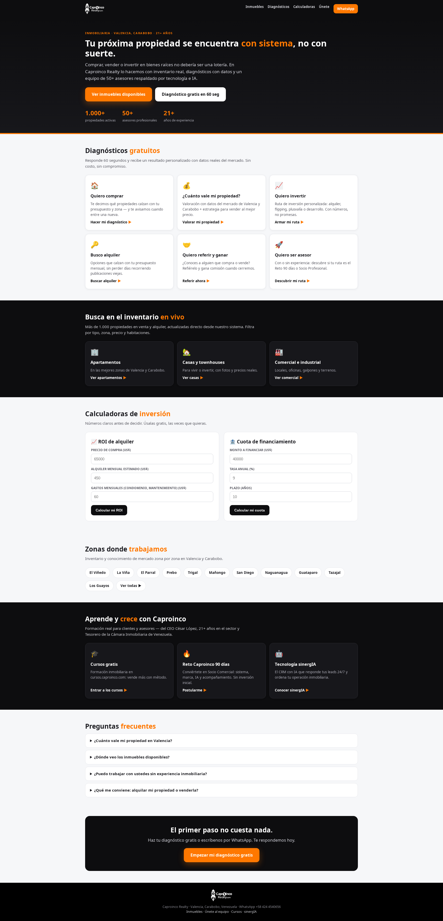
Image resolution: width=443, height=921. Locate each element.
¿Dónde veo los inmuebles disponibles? (131, 756)
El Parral (148, 572)
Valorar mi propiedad (203, 222)
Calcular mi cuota (249, 510)
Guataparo (308, 572)
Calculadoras (304, 6)
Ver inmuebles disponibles (118, 94)
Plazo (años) (241, 488)
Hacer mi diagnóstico (111, 222)
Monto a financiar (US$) (251, 450)
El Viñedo (97, 572)
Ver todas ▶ (131, 585)
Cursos (236, 911)
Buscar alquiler (105, 281)
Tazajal (334, 572)
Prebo (172, 572)
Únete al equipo (217, 911)
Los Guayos (99, 585)
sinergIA (250, 911)
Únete (324, 6)
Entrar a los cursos (108, 690)
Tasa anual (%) (242, 469)
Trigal (193, 572)
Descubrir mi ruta (292, 281)
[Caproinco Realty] (94, 8)
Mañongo (217, 572)
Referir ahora (196, 281)
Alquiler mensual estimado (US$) (119, 469)
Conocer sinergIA (292, 690)
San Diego (245, 572)
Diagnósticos (278, 6)
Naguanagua (276, 572)
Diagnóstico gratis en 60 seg (190, 94)
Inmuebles (255, 6)
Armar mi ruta (289, 222)
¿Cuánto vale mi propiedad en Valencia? (133, 740)
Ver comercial (289, 377)
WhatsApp (345, 8)
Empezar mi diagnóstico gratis (221, 855)
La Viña (123, 572)
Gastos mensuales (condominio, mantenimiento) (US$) (138, 488)
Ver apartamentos (108, 377)
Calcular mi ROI (109, 510)
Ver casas (193, 377)
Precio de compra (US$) (111, 450)
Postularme (195, 690)
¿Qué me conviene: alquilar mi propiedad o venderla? (146, 790)
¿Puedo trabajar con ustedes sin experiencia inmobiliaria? (150, 773)
